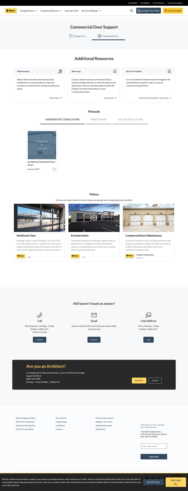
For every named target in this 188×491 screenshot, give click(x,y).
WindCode (100, 429)
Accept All (153, 482)
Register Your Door (104, 421)
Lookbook (60, 425)
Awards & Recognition (25, 425)
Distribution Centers (105, 418)
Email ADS (139, 380)
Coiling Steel (130, 119)
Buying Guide (71, 10)
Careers (59, 429)
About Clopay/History (26, 418)
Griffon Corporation (25, 429)
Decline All (176, 482)
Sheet (98, 119)
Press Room (61, 418)
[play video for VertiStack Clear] (39, 218)
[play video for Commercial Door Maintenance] (148, 218)
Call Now (39, 340)
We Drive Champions (25, 421)
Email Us (94, 340)
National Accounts (104, 425)
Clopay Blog (61, 421)
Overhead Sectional (62, 119)
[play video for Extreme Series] (94, 218)
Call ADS (155, 380)
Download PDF (34, 169)
